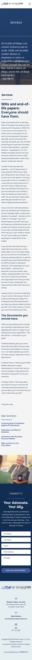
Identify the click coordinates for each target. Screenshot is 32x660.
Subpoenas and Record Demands (10, 431)
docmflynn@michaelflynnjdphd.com (16, 619)
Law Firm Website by (10, 652)
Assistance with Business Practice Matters (11, 438)
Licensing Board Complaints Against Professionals (12, 424)
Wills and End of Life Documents (10, 444)
